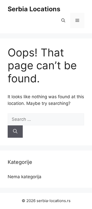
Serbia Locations (34, 9)
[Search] (15, 131)
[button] (63, 20)
